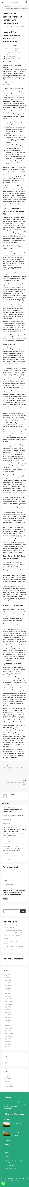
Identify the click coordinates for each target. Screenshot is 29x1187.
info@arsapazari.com (10, 1168)
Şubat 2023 (8, 1015)
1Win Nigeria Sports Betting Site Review (14, 848)
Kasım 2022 (8, 1023)
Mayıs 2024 (8, 975)
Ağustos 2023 (8, 999)
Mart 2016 (8, 1047)
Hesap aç (7, 1076)
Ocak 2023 (8, 1017)
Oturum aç (8, 1078)
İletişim (6, 1152)
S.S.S (6, 1149)
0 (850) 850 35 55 (9, 1165)
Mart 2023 (8, 1012)
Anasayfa (7, 1144)
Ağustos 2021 (8, 1028)
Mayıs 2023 (8, 1007)
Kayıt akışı (7, 1081)
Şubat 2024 (8, 983)
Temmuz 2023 (9, 1001)
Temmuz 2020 (9, 1033)
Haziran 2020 (8, 1036)
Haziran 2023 (8, 1004)
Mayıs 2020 (8, 1039)
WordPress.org (9, 1086)
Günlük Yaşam (7, 6)
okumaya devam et (7, 819)
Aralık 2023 (8, 988)
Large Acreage (15, 1132)
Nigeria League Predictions (13, 58)
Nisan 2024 (8, 977)
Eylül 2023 (8, 996)
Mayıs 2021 (8, 1031)
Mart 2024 (8, 980)
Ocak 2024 (8, 985)
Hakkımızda (8, 1147)
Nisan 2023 (8, 1009)
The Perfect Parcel (16, 1123)
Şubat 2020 (8, 1044)
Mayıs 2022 (8, 1025)
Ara (4, 908)
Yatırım (6, 1063)
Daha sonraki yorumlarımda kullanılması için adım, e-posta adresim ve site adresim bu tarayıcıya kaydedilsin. (14, 892)
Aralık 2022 (8, 1020)
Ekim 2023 (8, 993)
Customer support (10, 56)
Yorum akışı (8, 1084)
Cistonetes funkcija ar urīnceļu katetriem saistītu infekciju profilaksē (14, 830)
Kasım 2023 (8, 991)
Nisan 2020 (8, 1041)
